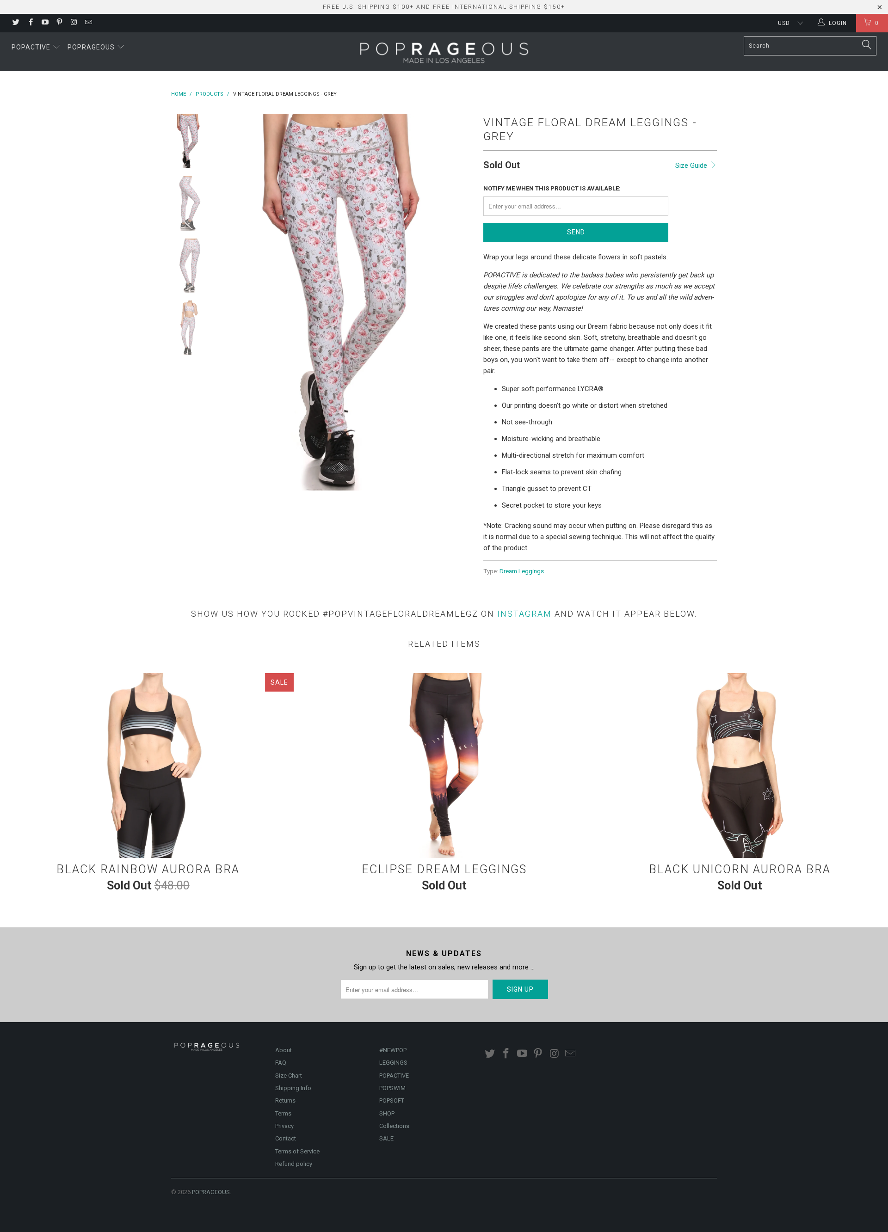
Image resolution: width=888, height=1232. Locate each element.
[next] (461, 302)
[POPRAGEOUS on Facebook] (30, 23)
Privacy (284, 1125)
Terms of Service (297, 1151)
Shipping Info (293, 1088)
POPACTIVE (394, 1075)
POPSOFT (391, 1100)
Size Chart (288, 1075)
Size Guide (692, 165)
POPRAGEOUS (211, 1192)
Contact (285, 1138)
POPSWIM (392, 1088)
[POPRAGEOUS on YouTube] (45, 23)
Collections (394, 1125)
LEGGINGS (393, 1062)
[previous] (236, 302)
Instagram (524, 614)
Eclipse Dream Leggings (444, 765)
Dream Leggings (522, 571)
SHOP (387, 1113)
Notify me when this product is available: (552, 188)
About (283, 1050)
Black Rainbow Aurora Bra (148, 765)
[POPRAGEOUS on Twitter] (15, 23)
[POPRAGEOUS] (444, 51)
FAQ (280, 1062)
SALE (386, 1138)
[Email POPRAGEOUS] (88, 23)
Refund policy (293, 1163)
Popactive (32, 47)
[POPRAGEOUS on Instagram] (73, 23)
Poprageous (92, 47)
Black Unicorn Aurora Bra (740, 765)
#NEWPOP (393, 1050)
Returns (285, 1100)
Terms (283, 1113)
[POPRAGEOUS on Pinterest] (59, 23)
